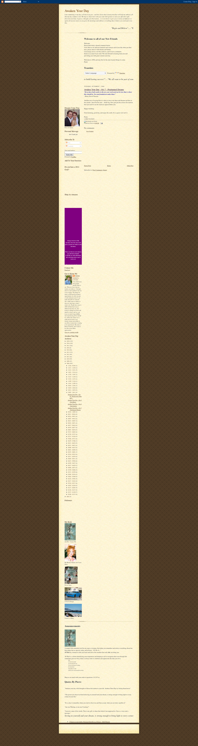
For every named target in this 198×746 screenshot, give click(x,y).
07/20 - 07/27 (72, 434)
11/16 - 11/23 (72, 379)
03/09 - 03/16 (72, 474)
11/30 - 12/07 (72, 374)
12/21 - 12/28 (72, 368)
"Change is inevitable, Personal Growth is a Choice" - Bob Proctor (89, 722)
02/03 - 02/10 (72, 485)
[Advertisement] (71, 70)
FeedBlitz (73, 157)
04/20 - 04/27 (72, 463)
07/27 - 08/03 (72, 432)
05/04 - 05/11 (72, 458)
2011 (68, 357)
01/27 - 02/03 (72, 487)
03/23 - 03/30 (72, 472)
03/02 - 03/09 (72, 476)
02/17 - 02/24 (72, 481)
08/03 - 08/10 (72, 430)
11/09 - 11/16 (72, 381)
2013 (68, 352)
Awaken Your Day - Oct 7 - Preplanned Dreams (75, 409)
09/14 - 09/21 (72, 416)
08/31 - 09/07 (72, 421)
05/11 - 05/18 (72, 456)
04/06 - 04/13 (72, 467)
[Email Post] (101, 123)
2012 (68, 354)
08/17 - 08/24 (72, 425)
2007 (68, 496)
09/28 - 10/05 (72, 412)
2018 (68, 343)
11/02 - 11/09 (72, 383)
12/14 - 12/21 (72, 370)
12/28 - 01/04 (72, 365)
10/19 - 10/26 (72, 388)
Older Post (130, 166)
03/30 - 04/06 (72, 470)
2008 (68, 363)
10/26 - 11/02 (72, 385)
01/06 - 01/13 (72, 494)
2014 (68, 350)
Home (109, 166)
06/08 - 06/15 (72, 447)
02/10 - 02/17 (72, 483)
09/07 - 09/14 (72, 419)
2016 (68, 348)
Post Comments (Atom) (100, 170)
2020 (68, 341)
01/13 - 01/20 (72, 492)
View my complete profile (71, 332)
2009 (68, 361)
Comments (70, 146)
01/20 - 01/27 (72, 490)
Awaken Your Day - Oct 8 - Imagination (75, 405)
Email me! (67, 270)
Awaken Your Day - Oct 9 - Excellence (75, 401)
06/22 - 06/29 (72, 443)
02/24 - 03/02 (72, 479)
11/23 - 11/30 (72, 377)
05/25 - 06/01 (72, 452)
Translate (122, 73)
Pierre (77, 276)
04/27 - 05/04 (72, 461)
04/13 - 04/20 (72, 465)
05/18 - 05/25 (72, 454)
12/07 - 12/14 (72, 372)
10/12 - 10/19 (72, 390)
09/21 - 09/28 (72, 414)
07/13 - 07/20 (72, 436)
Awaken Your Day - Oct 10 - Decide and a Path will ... (75, 396)
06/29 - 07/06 (72, 441)
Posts (68, 143)
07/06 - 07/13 (72, 439)
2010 (68, 359)
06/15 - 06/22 (72, 445)
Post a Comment (90, 131)
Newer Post (87, 166)
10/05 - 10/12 (72, 392)
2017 (68, 345)
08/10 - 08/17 (72, 427)
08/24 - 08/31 (72, 423)
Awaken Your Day (77, 10)
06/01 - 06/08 (72, 450)
